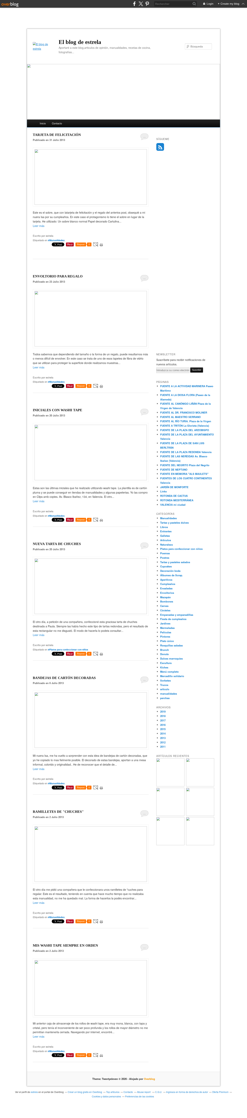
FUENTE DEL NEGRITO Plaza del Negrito (184, 465)
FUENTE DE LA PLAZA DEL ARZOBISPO (184, 430)
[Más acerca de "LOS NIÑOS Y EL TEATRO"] (170, 815)
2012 (163, 742)
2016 (163, 725)
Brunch (164, 650)
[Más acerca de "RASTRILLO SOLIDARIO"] (200, 844)
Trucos (164, 685)
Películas (165, 632)
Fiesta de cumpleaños (173, 619)
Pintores (165, 636)
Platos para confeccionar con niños (181, 549)
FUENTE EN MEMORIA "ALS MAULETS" (184, 474)
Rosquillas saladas (171, 645)
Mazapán (165, 597)
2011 (163, 746)
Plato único (167, 641)
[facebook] (134, 4)
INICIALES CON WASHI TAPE (57, 410)
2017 (163, 720)
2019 (163, 711)
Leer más (38, 226)
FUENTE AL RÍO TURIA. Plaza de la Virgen (185, 421)
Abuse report (144, 1092)
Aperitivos (166, 579)
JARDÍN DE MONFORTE (174, 487)
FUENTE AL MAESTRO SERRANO (180, 417)
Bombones (166, 601)
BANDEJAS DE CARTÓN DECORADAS (64, 678)
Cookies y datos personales (106, 1096)
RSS (160, 147)
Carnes (164, 606)
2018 (163, 716)
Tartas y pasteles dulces (174, 522)
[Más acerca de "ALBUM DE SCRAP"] (200, 785)
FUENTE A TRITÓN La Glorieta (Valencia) (184, 425)
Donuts (164, 654)
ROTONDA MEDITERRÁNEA (176, 500)
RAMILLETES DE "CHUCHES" (58, 812)
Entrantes (166, 531)
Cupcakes (166, 566)
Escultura (166, 663)
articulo (164, 689)
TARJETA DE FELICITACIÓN (57, 135)
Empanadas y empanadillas (176, 615)
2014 (163, 733)
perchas (165, 698)
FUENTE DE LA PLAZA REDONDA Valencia (185, 452)
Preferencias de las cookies (139, 1096)
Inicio (43, 123)
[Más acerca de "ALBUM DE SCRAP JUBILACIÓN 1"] (170, 785)
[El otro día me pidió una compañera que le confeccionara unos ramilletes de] (91, 881)
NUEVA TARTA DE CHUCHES (57, 544)
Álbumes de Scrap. (171, 575)
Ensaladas (166, 588)
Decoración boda (170, 571)
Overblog (149, 1079)
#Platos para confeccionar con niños (68, 649)
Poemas (165, 553)
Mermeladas (167, 628)
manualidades (168, 693)
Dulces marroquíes (171, 658)
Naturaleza (166, 544)
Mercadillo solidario (172, 676)
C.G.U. (158, 1092)
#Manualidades (56, 240)
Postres (164, 557)
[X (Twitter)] (140, 4)
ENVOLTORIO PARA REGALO (58, 276)
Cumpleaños (167, 584)
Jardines (165, 623)
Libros (164, 527)
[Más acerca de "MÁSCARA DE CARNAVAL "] (170, 844)
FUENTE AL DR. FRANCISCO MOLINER (183, 412)
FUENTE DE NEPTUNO (173, 469)
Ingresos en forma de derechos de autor (187, 1092)
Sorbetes (165, 680)
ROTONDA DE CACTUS (174, 496)
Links (163, 491)
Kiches (164, 667)
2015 (163, 729)
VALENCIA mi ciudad (172, 504)
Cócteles (165, 610)
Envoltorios (167, 593)
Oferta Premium (220, 1092)
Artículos (165, 540)
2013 (163, 738)
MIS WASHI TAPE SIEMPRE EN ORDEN (65, 945)
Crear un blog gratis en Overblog (85, 1092)
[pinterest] (147, 4)
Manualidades (168, 518)
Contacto (57, 123)
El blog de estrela (80, 42)
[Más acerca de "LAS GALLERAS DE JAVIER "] (200, 815)
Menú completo (169, 671)
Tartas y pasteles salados (175, 562)
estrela (34, 1092)
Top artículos (112, 1092)
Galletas (165, 536)
